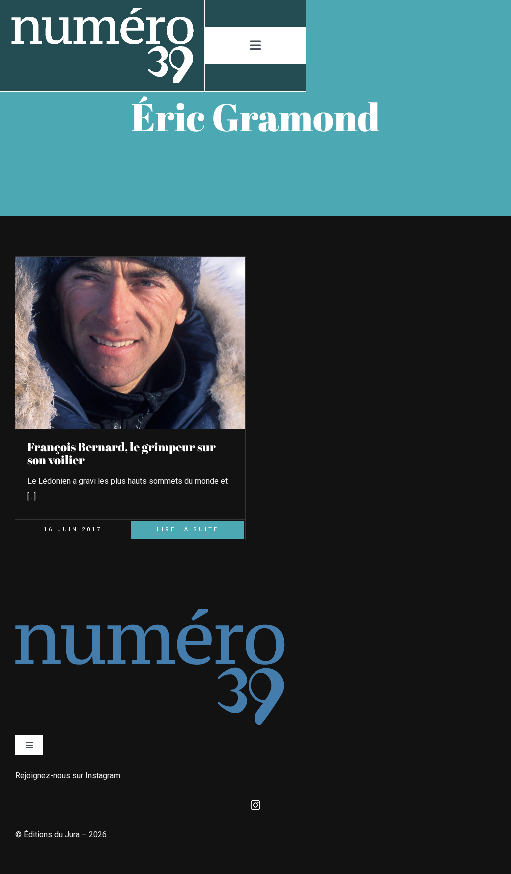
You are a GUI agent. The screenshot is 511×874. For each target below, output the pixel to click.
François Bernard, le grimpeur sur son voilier (121, 453)
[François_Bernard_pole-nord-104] (130, 260)
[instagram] (255, 805)
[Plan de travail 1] (101, 11)
